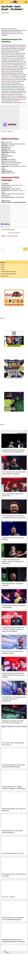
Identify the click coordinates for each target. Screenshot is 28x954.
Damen (3, 267)
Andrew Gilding (17, 102)
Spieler (2, 262)
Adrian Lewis (8, 78)
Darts (9, 236)
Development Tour (6, 58)
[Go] (25, 249)
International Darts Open (11, 94)
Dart (6, 236)
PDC (2, 63)
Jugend (3, 269)
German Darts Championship (9, 71)
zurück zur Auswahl (7, 131)
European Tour (19, 33)
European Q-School (6, 65)
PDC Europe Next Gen (18, 81)
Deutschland (14, 236)
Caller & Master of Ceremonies (8, 271)
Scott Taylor (5, 76)
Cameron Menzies (15, 97)
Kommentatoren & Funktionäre (8, 273)
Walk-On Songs (5, 276)
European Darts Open (17, 99)
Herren (2, 265)
